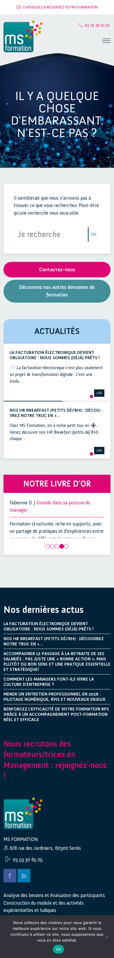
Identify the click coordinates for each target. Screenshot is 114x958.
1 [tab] (47, 546)
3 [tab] (57, 546)
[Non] (107, 937)
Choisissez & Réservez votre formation (60, 7)
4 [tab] (61, 546)
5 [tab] (66, 546)
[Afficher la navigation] (106, 42)
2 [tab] (52, 546)
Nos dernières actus (44, 609)
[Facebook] (10, 875)
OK (94, 234)
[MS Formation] (23, 37)
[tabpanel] (57, 524)
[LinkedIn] (24, 875)
